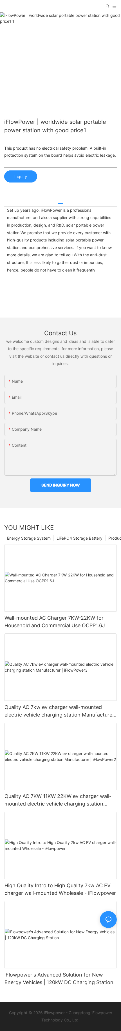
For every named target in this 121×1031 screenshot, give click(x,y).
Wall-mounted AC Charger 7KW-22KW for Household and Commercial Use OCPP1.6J (55, 621)
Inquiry (20, 176)
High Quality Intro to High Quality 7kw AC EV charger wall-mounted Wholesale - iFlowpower (60, 889)
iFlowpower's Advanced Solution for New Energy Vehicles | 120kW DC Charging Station (59, 978)
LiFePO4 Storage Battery (79, 538)
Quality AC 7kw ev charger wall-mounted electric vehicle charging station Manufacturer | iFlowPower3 (59, 711)
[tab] (60, 201)
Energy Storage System (29, 538)
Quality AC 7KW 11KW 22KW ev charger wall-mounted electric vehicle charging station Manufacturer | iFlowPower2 (58, 800)
